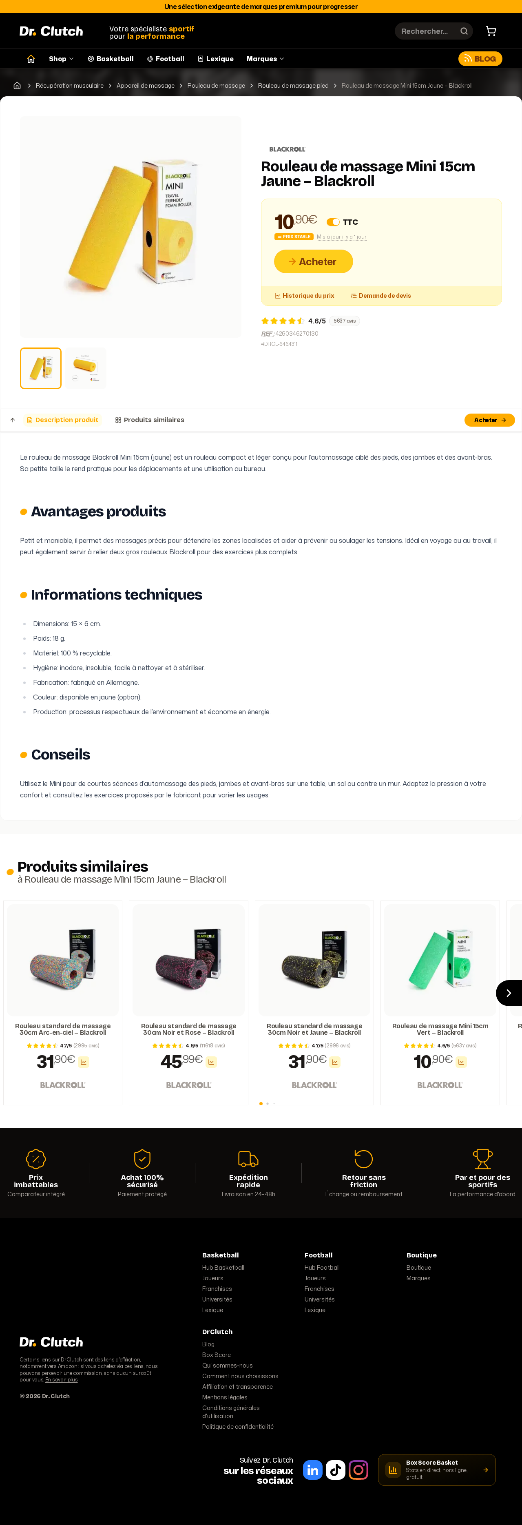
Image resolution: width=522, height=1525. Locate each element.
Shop (57, 58)
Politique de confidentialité (238, 1426)
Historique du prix (308, 295)
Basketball (115, 58)
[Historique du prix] (83, 1062)
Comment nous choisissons (240, 1376)
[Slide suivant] (509, 993)
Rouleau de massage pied (293, 86)
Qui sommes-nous (227, 1365)
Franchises (217, 1289)
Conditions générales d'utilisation (231, 1412)
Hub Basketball (223, 1267)
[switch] (333, 222)
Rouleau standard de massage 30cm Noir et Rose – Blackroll (189, 1029)
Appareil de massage (146, 86)
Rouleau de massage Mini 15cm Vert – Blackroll (440, 1029)
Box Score (216, 1355)
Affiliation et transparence (237, 1386)
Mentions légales (225, 1397)
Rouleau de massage (216, 86)
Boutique (419, 1267)
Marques (262, 58)
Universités (217, 1299)
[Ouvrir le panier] (491, 31)
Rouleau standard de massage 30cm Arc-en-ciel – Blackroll (63, 1029)
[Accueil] (31, 58)
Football (170, 58)
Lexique (220, 58)
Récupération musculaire (70, 86)
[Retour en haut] (12, 420)
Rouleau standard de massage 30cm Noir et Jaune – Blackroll (314, 1029)
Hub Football (322, 1267)
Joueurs (212, 1278)
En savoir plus (61, 1379)
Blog (485, 58)
